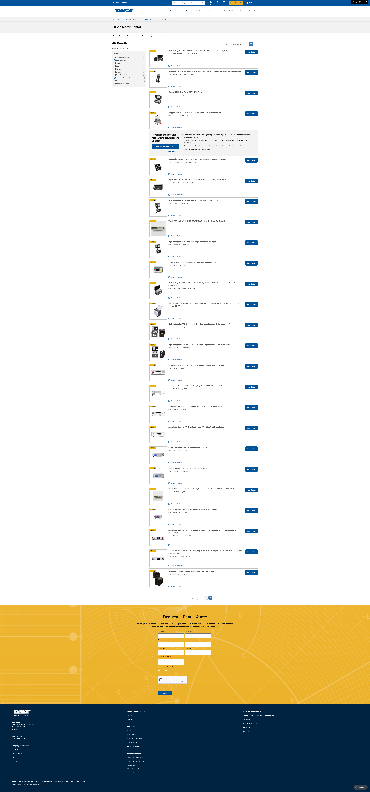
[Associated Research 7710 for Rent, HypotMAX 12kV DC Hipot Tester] (158, 414)
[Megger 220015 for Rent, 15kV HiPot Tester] (158, 99)
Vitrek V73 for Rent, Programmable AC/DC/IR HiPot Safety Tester (194, 262)
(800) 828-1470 (17, 736)
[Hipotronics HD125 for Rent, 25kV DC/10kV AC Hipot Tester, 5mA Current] (158, 187)
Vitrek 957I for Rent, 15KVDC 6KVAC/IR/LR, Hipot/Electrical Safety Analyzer (198, 221)
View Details (251, 52)
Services (173, 11)
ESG (13, 757)
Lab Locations (131, 719)
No (168, 670)
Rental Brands (150, 19)
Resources (165, 19)
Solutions (186, 11)
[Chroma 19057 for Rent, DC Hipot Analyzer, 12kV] (158, 455)
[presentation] (126, 45)
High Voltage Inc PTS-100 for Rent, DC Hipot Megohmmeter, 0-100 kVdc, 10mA (199, 344)
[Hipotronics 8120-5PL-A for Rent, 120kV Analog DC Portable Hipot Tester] (158, 166)
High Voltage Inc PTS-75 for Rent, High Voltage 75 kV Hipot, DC (193, 200)
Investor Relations (18, 753)
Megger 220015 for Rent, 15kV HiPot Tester (185, 92)
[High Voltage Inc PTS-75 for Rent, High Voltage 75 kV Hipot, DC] (158, 208)
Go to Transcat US (133, 746)
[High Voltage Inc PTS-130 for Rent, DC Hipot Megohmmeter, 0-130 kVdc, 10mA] (158, 331)
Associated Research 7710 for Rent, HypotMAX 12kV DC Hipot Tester (195, 406)
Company (188, 648)
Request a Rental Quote (165, 146)
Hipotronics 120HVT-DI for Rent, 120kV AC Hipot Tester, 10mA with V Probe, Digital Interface (204, 71)
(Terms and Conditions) (44, 781)
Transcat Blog (131, 734)
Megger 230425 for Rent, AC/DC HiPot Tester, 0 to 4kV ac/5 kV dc (194, 112)
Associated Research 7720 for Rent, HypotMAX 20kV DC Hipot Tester (195, 386)
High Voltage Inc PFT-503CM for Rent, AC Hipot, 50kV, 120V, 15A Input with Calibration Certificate (202, 284)
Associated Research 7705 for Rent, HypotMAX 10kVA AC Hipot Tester (196, 365)
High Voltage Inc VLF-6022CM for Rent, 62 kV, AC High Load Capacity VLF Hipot (200, 51)
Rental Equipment (132, 19)
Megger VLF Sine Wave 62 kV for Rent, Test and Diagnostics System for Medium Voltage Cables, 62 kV (203, 304)
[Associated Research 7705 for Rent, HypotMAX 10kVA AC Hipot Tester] (158, 372)
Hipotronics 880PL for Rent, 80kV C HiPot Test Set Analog (191, 571)
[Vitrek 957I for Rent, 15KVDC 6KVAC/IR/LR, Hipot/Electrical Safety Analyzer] (158, 228)
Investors (240, 11)
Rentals (212, 11)
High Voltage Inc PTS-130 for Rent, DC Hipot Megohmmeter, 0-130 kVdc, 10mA (199, 324)
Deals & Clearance (133, 773)
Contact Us (253, 11)
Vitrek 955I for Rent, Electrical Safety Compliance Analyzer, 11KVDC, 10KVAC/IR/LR (201, 489)
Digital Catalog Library (134, 769)
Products (199, 11)
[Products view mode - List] (251, 44)
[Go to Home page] (124, 11)
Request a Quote (236, 3)
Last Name (188, 631)
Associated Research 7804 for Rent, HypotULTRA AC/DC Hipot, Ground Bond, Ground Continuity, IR (202, 531)
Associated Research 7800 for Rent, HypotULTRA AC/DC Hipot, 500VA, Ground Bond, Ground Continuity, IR (205, 552)
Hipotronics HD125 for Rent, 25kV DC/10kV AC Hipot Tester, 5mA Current (197, 180)
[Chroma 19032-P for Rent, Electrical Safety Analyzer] (158, 475)
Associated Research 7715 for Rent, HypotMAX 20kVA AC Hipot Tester (196, 427)
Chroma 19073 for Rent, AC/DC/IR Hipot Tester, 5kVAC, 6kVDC (193, 509)
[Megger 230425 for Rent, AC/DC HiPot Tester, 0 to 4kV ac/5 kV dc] (158, 120)
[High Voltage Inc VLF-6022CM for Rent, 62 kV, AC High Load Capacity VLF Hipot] (158, 58)
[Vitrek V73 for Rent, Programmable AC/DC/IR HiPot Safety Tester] (158, 269)
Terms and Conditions (134, 738)
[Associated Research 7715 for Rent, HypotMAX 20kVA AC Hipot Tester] (158, 434)
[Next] (219, 598)
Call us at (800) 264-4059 (165, 152)
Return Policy (131, 765)
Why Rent (116, 19)
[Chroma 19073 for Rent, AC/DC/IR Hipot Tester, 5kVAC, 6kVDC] (158, 517)
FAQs (129, 730)
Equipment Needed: (164, 656)
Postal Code (161, 648)
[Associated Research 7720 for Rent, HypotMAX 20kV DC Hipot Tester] (158, 393)
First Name (161, 631)
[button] (251, 3)
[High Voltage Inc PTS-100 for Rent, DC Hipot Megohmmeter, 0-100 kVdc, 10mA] (158, 352)
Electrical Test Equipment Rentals (137, 36)
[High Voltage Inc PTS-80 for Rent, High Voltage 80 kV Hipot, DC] (158, 249)
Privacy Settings (132, 742)
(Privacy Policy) (80, 781)
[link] (206, 598)
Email (186, 640)
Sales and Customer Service (136, 761)
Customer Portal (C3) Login (136, 757)
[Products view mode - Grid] (255, 44)
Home (114, 36)
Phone (160, 640)
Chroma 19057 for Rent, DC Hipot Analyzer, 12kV (187, 447)
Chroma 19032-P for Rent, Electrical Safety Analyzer (188, 468)
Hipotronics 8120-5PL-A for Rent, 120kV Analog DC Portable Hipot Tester (197, 159)
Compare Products (176, 66)
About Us (227, 11)
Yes (161, 670)
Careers (14, 761)
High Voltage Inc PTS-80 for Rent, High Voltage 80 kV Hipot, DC (193, 241)
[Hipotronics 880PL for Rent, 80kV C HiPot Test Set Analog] (158, 578)
